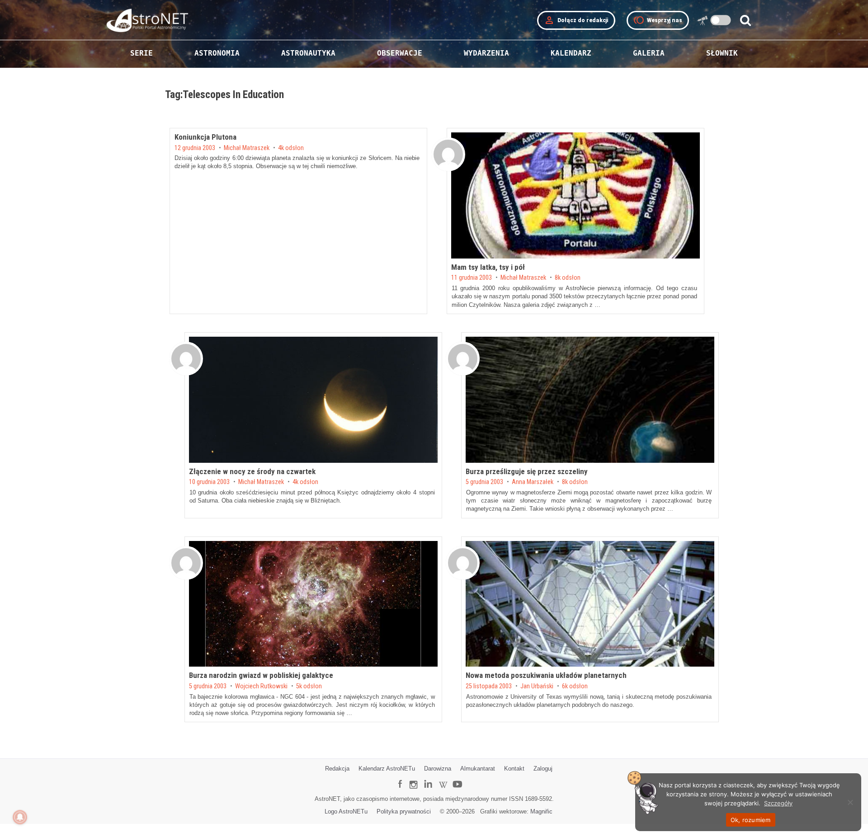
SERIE (141, 53)
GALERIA (649, 53)
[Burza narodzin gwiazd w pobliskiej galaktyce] (313, 604)
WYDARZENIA (486, 53)
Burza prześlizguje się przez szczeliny (527, 471)
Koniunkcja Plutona (205, 136)
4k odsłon (291, 148)
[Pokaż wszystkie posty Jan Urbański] (463, 563)
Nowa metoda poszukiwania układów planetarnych (546, 675)
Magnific (541, 811)
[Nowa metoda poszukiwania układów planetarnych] (590, 604)
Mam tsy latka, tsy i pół (488, 267)
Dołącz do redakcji (576, 20)
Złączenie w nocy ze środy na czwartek (252, 471)
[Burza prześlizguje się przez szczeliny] (590, 400)
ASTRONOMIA (217, 53)
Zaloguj (542, 768)
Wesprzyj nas (657, 20)
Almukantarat (477, 768)
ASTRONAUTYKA (308, 53)
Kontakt (514, 768)
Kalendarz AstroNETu (387, 768)
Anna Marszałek (532, 482)
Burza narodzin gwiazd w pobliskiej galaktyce (261, 675)
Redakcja (337, 768)
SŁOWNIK (722, 53)
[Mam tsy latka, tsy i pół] (575, 195)
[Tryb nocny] (721, 20)
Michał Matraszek (246, 148)
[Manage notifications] (20, 817)
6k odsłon (575, 686)
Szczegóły (778, 803)
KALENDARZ (571, 53)
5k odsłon (309, 686)
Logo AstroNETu (346, 811)
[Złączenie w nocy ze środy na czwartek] (313, 400)
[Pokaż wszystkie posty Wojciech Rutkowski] (186, 563)
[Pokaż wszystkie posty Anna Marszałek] (463, 359)
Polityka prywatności (404, 811)
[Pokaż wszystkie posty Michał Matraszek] (448, 154)
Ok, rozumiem (751, 819)
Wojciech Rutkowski (261, 686)
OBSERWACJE (399, 53)
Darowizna (437, 768)
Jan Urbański (537, 686)
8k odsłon (567, 278)
